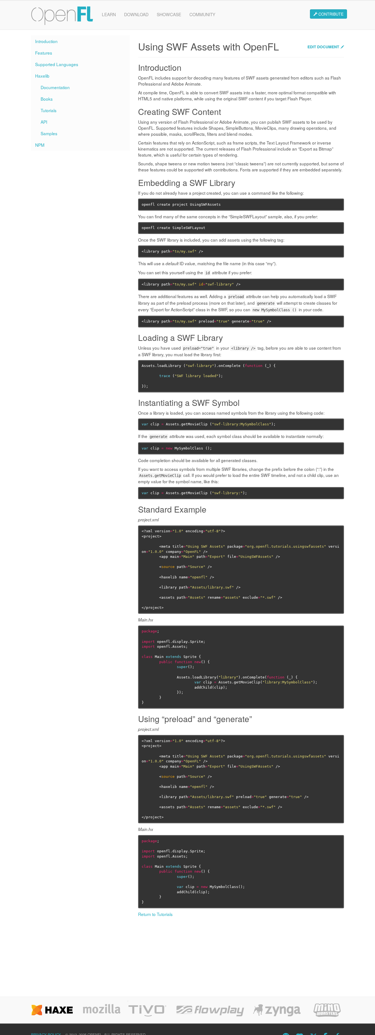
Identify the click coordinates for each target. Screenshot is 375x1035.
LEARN (109, 14)
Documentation (55, 87)
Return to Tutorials (155, 914)
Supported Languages (56, 64)
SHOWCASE (169, 14)
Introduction (46, 41)
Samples (49, 133)
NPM (39, 145)
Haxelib (42, 76)
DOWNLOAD (136, 14)
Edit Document (323, 46)
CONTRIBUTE (330, 14)
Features (43, 53)
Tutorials (49, 110)
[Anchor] (184, 68)
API (44, 122)
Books (47, 99)
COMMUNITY (202, 14)
